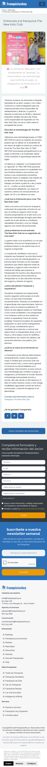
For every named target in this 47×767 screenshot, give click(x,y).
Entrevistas (10, 650)
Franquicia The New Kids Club (17, 399)
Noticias (8, 642)
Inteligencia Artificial (13, 696)
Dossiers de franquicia (20, 743)
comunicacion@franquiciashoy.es (16, 622)
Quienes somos (28, 737)
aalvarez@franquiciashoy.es (13, 611)
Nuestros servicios (13, 707)
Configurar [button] (31, 763)
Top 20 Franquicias (13, 685)
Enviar (23, 515)
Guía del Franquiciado (14, 658)
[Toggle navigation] (42, 4)
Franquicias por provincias (16, 638)
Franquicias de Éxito (13, 681)
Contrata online (11, 715)
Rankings (9, 635)
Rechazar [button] (19, 763)
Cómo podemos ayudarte (25, 740)
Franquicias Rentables (14, 677)
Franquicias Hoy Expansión (16, 711)
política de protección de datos (32, 509)
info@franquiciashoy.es (11, 598)
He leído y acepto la (24, 509)
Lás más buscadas (13, 693)
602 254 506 (7, 624)
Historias (9, 654)
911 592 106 (7, 601)
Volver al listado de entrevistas (23, 431)
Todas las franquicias (14, 673)
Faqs (7, 662)
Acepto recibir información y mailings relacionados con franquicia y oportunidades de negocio (23, 504)
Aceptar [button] (8, 763)
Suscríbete (23, 572)
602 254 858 (7, 614)
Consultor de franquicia (12, 737)
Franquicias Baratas (13, 689)
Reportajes (10, 646)
